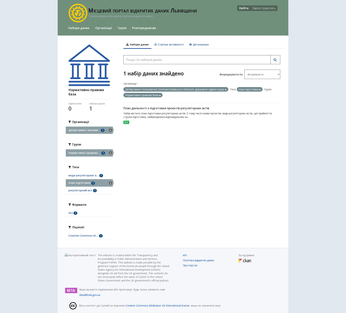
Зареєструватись (264, 8)
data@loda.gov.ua (89, 295)
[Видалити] (226, 89)
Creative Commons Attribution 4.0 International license (157, 305)
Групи (122, 28)
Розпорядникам (144, 28)
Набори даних (79, 28)
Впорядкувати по (231, 74)
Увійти (244, 8)
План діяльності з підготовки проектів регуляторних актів (166, 108)
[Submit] (275, 59)
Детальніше (200, 44)
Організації (103, 28)
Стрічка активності (170, 44)
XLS (126, 122)
